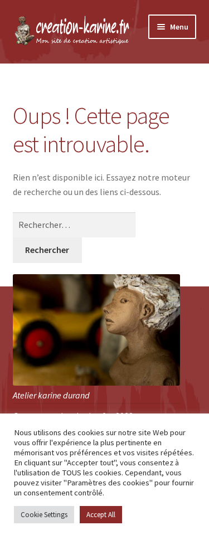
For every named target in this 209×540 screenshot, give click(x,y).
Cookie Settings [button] (44, 514)
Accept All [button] (100, 514)
